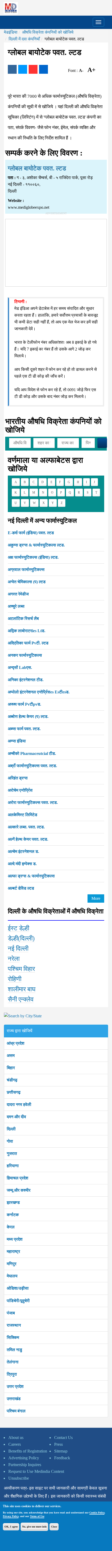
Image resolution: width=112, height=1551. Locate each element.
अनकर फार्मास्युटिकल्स (25, 655)
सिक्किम (13, 1337)
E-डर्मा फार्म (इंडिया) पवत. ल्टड (31, 533)
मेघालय (12, 1276)
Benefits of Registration (27, 1451)
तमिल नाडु (14, 1349)
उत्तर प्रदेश (15, 1386)
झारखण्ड (13, 1202)
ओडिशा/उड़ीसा (18, 1288)
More (95, 898)
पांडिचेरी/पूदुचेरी (18, 1300)
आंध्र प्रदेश (15, 1043)
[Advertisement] (56, 251)
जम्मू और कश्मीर (18, 1190)
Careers (14, 1444)
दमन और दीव (16, 1117)
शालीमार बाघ (21, 989)
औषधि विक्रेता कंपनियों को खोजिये (47, 32)
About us (15, 1437)
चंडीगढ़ (12, 1080)
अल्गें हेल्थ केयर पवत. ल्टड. (28, 839)
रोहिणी (14, 979)
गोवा (10, 1141)
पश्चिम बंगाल (16, 1411)
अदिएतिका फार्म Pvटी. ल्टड (28, 643)
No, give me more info (34, 1526)
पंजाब (11, 1313)
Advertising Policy (23, 1458)
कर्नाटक (13, 1215)
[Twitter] (22, 69)
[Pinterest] (33, 69)
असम (11, 1055)
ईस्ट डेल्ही (18, 928)
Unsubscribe (18, 1478)
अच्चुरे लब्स (16, 606)
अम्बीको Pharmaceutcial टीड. (32, 753)
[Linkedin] (43, 69)
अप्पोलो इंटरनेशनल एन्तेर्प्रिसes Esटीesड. (39, 692)
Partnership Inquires (24, 1464)
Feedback (62, 1458)
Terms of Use (37, 1516)
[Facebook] (12, 69)
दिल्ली (11, 1129)
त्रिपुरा (12, 1374)
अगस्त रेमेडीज (18, 594)
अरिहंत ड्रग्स (18, 778)
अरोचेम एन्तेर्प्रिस (20, 790)
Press (58, 1444)
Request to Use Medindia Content (36, 1471)
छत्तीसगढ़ (14, 1092)
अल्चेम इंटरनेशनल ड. (23, 851)
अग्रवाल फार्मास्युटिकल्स (26, 569)
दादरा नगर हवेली (19, 1104)
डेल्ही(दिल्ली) (21, 938)
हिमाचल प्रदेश (17, 1178)
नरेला (14, 958)
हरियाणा (13, 1166)
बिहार (11, 1068)
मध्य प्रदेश (14, 1239)
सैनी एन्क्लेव (21, 999)
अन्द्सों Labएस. (20, 667)
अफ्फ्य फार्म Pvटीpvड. (24, 704)
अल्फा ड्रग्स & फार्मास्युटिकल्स (31, 876)
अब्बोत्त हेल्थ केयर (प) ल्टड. (28, 716)
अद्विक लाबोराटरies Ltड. (26, 631)
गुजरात (12, 1153)
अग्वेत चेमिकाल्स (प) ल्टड (27, 582)
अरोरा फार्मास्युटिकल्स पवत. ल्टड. (33, 802)
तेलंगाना (12, 1362)
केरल (11, 1227)
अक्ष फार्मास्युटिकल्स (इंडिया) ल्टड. (33, 557)
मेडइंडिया (10, 32)
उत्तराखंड (14, 1398)
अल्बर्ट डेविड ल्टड (21, 888)
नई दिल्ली (18, 948)
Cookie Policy (96, 1512)
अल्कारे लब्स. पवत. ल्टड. (26, 827)
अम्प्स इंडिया (17, 741)
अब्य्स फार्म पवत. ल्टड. (24, 729)
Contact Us (63, 1437)
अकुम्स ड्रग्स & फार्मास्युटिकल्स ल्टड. (36, 545)
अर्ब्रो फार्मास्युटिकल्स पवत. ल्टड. (32, 766)
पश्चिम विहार (21, 968)
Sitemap (60, 1451)
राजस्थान (14, 1325)
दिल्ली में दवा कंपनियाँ (24, 39)
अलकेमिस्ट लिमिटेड (22, 815)
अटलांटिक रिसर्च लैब (23, 618)
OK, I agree (11, 1526)
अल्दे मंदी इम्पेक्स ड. (22, 863)
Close (54, 1526)
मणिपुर (11, 1263)
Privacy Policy (10, 1516)
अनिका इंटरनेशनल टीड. (25, 680)
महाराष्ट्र (13, 1251)
